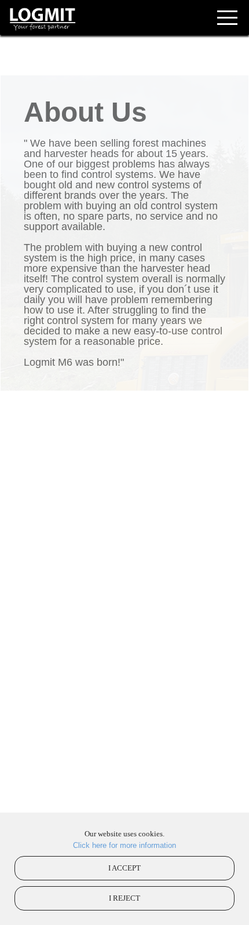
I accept (124, 868)
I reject (124, 898)
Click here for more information (124, 845)
